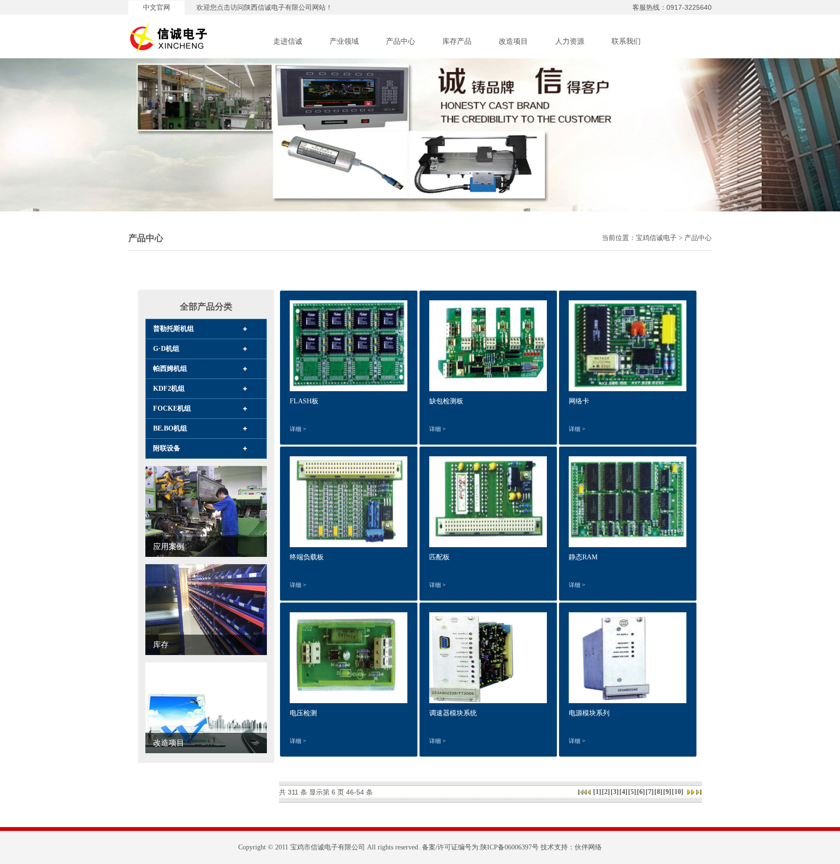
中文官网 (156, 7)
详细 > (298, 429)
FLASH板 (304, 401)
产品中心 (400, 41)
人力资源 (569, 41)
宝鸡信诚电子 (656, 238)
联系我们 (626, 41)
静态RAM (583, 557)
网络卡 (579, 401)
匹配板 (439, 557)
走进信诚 (287, 41)
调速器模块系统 (453, 713)
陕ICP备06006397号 (509, 847)
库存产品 (457, 41)
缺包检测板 (446, 401)
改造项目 (513, 41)
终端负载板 (307, 557)
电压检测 (303, 713)
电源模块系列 (589, 713)
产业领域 (344, 41)
